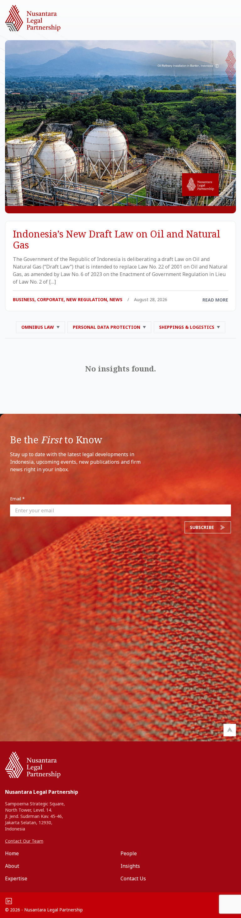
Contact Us (133, 878)
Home (12, 853)
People (128, 853)
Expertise (16, 878)
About (12, 865)
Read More (215, 300)
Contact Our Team (24, 841)
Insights (130, 865)
